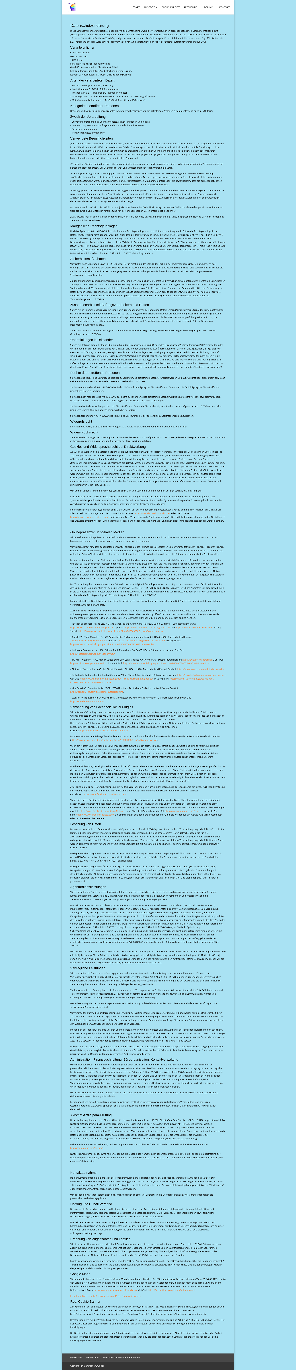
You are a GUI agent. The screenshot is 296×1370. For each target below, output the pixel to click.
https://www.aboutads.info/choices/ (152, 513)
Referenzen (191, 7)
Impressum (76, 1357)
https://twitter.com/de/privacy (197, 659)
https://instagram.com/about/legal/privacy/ (92, 653)
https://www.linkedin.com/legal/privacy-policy (200, 674)
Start (136, 7)
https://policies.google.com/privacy (89, 640)
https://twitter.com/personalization (88, 663)
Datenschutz (92, 1357)
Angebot (149, 7)
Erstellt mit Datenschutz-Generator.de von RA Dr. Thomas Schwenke (105, 1296)
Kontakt (224, 7)
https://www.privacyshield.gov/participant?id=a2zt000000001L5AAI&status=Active (112, 644)
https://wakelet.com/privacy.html (87, 701)
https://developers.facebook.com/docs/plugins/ (103, 730)
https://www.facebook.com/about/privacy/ (91, 627)
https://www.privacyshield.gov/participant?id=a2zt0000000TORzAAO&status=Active (166, 663)
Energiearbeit (171, 7)
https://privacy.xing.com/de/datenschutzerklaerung (96, 691)
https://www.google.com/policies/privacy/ (116, 1290)
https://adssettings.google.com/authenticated (141, 640)
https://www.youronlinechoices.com (193, 627)
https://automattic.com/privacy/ (86, 1147)
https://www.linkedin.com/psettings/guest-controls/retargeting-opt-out (116, 678)
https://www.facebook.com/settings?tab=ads (147, 627)
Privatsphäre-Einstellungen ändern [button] (121, 1357)
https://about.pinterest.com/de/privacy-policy (200, 669)
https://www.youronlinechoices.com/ (89, 517)
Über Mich (208, 7)
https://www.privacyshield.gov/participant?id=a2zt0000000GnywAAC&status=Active (121, 631)
